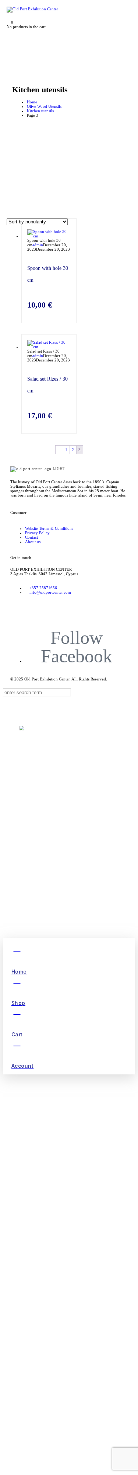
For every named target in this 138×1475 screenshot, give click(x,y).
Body (47, 864)
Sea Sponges (47, 895)
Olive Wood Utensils (44, 106)
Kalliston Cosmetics (59, 820)
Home (32, 102)
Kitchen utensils (40, 111)
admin (37, 245)
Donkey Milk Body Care (67, 814)
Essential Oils (50, 915)
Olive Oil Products (56, 870)
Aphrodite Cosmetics (59, 776)
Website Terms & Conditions (49, 528)
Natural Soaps (50, 900)
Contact (31, 537)
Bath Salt (52, 859)
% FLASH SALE (49, 770)
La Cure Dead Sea (54, 840)
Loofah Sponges (52, 905)
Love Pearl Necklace (60, 910)
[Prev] (59, 450)
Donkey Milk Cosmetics (63, 796)
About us (32, 541)
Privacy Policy (37, 533)
